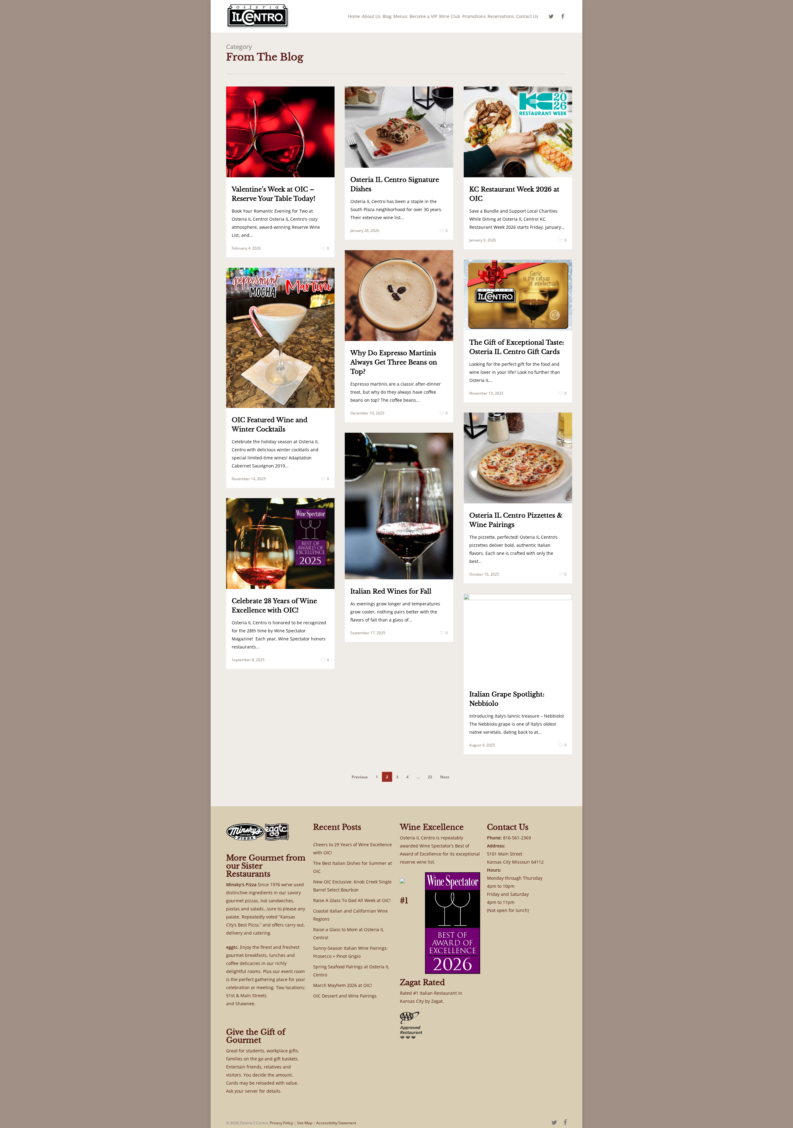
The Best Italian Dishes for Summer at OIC (352, 867)
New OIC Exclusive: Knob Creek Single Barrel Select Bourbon (352, 886)
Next (444, 777)
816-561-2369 (517, 838)
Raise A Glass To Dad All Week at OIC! (352, 900)
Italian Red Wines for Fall (391, 591)
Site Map (304, 1123)
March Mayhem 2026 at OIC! (342, 985)
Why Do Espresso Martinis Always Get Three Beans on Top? (393, 362)
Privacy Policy (281, 1123)
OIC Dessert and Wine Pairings (345, 996)
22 (430, 777)
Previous (360, 777)
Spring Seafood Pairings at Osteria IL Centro (351, 971)
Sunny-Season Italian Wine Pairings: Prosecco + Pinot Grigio (350, 952)
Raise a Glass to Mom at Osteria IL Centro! (348, 933)
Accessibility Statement (336, 1123)
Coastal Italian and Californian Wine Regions (350, 915)
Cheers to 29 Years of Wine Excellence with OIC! (352, 849)
